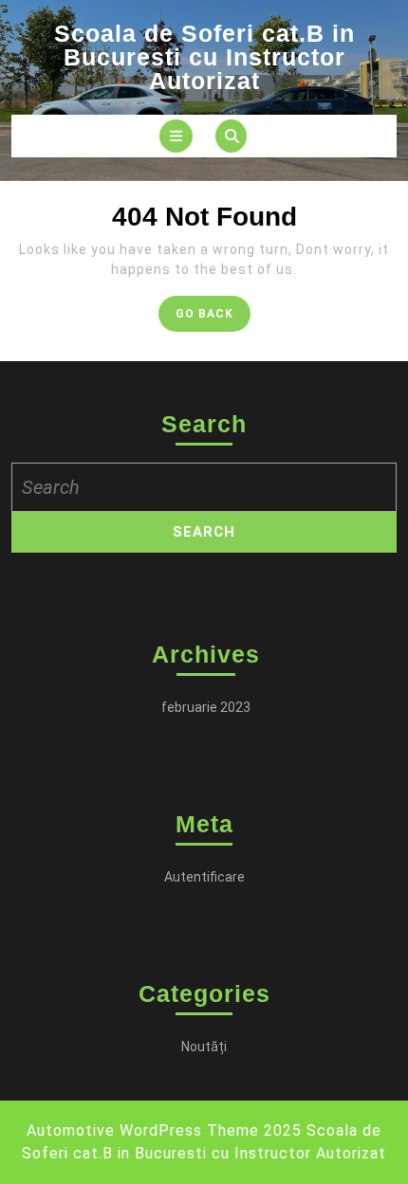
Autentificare (204, 876)
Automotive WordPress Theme (143, 1130)
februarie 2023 (205, 707)
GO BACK (213, 318)
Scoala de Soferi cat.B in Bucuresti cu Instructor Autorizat (204, 57)
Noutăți (204, 1046)
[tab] (176, 136)
